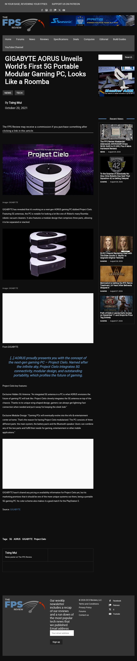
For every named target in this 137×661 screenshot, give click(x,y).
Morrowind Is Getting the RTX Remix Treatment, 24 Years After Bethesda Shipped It (116, 285)
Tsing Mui (15, 103)
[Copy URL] (59, 116)
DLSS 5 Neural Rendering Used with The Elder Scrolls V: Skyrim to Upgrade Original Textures (116, 255)
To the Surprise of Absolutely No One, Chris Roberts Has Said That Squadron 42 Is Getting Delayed (115, 176)
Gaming (103, 182)
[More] (67, 116)
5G (10, 539)
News (8, 92)
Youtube (116, 614)
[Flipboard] (46, 10)
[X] (59, 10)
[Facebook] (42, 10)
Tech (20, 92)
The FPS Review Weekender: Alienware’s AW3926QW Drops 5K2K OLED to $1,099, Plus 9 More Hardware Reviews (115, 145)
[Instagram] (51, 10)
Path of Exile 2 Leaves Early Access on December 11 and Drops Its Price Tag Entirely (116, 315)
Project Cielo (40, 539)
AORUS (17, 539)
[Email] (51, 116)
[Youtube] (64, 10)
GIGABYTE (15, 509)
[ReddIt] (44, 116)
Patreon (116, 605)
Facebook (117, 600)
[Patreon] (55, 10)
